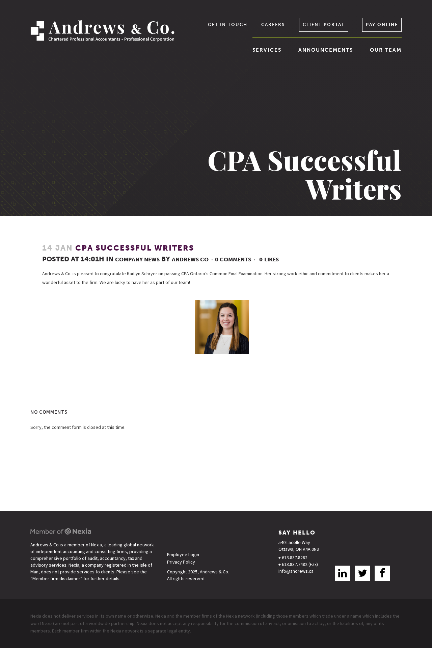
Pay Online (382, 24)
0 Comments (233, 259)
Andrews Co (190, 259)
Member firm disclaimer (56, 578)
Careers (273, 24)
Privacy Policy (181, 562)
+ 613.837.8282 (292, 557)
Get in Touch (227, 24)
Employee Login (183, 555)
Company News (137, 259)
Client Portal (324, 24)
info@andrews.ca (296, 571)
